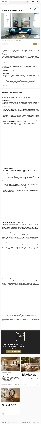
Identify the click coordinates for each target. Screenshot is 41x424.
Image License (24, 422)
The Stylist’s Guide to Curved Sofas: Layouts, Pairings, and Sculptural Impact (10, 375)
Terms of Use (29, 422)
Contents (5, 43)
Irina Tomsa (4, 40)
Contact (38, 422)
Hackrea (4, 422)
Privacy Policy (34, 422)
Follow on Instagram (13, 351)
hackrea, (4, 1)
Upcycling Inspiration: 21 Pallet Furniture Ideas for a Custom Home (30, 375)
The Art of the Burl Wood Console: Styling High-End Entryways (9, 405)
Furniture (34, 6)
